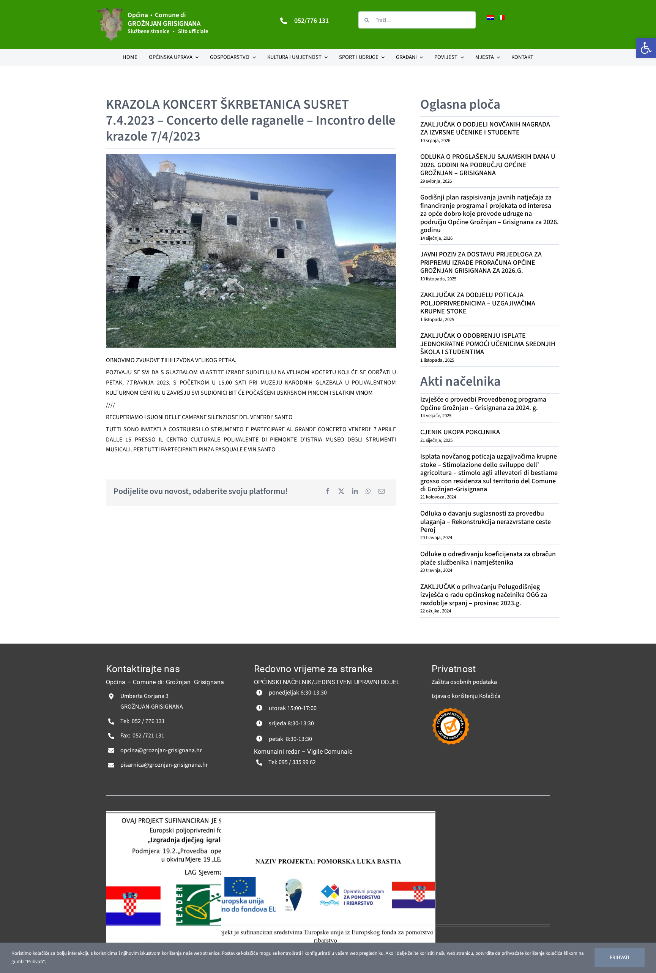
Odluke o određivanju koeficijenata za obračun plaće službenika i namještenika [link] (488, 558)
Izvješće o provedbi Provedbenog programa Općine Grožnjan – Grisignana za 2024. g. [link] (483, 403)
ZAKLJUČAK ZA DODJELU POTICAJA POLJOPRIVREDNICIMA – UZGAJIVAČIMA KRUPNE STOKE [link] (477, 303)
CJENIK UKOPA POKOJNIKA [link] (460, 432)
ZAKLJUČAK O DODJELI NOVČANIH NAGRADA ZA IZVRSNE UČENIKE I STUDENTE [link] (485, 128)
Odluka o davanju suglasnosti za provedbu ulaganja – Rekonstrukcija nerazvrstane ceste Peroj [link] (485, 522)
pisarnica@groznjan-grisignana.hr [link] (164, 765)
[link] (646, 48)
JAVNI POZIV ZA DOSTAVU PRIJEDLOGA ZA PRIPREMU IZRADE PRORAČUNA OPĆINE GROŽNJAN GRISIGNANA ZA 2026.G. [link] (481, 262)
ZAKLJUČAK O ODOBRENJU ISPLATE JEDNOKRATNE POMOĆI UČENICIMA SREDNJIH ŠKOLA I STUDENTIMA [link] (487, 344)
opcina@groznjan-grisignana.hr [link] (161, 750)
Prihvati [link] (619, 957)
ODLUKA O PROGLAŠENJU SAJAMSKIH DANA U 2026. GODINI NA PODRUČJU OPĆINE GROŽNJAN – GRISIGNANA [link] (487, 165)
